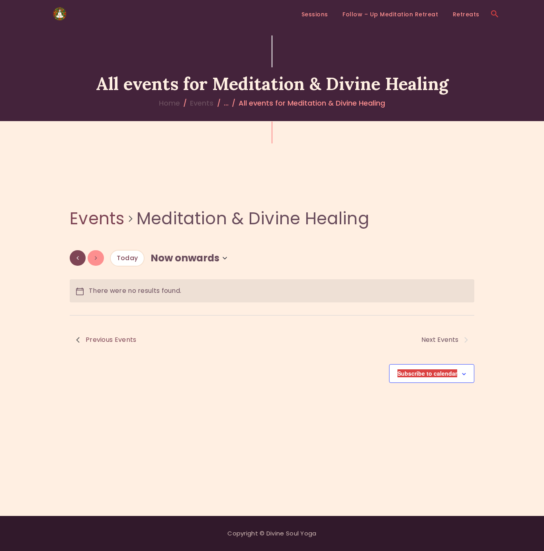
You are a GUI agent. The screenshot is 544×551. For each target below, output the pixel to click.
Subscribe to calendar (427, 373)
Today (127, 258)
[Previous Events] (78, 258)
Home (169, 103)
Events (201, 103)
